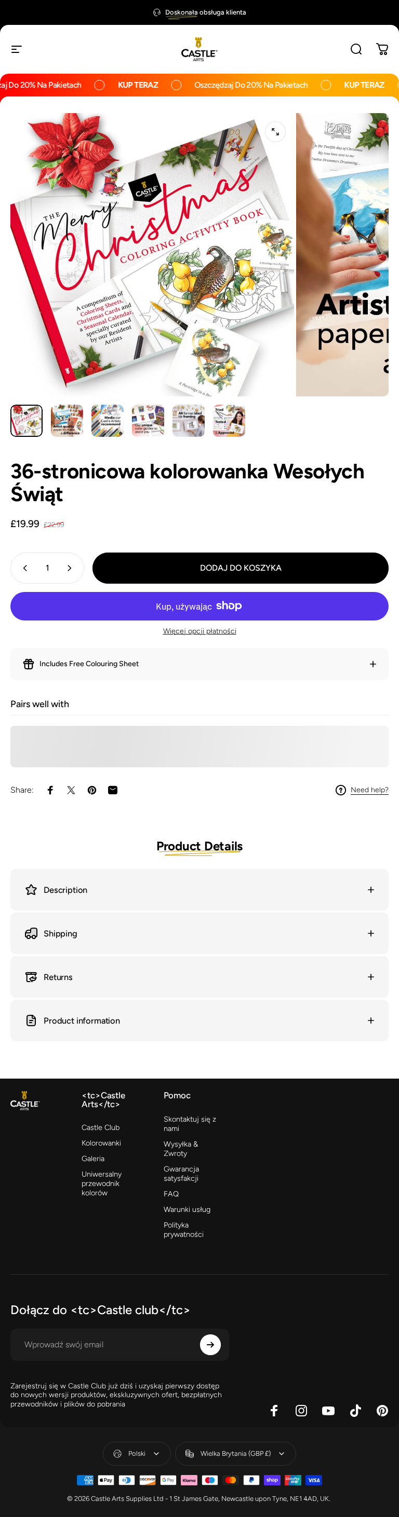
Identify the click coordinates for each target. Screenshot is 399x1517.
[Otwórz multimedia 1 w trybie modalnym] (275, 131)
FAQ (171, 1193)
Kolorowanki (101, 1143)
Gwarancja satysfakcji (181, 1173)
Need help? (370, 789)
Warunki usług (187, 1209)
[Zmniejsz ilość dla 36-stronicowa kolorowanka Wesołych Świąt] (23, 568)
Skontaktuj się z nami (190, 1123)
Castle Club (100, 1127)
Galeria (93, 1158)
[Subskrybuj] (210, 1344)
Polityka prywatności (184, 1229)
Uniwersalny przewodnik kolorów (102, 1183)
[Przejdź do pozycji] (26, 421)
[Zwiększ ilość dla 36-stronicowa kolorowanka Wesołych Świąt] (72, 568)
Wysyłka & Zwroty (181, 1148)
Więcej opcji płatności (199, 631)
